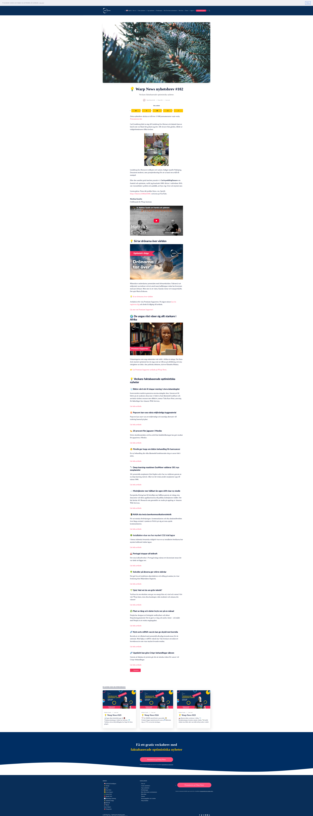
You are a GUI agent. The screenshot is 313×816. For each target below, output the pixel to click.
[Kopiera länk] (178, 110)
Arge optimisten (150, 10)
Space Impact (107, 807)
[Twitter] (201, 815)
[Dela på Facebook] (146, 110)
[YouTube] (207, 815)
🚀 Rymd (106, 804)
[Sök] (209, 10)
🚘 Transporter (108, 809)
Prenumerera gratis (201, 10)
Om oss (134, 10)
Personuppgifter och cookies (148, 798)
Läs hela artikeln (135, 406)
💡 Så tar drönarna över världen (141, 296)
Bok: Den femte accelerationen (170, 10)
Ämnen (186, 10)
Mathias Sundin (107, 712)
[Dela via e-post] (167, 110)
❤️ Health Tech (108, 796)
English (128, 10)
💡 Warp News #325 (112, 715)
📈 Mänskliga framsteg (110, 798)
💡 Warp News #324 (150, 715)
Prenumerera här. (136, 119)
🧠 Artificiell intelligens (110, 783)
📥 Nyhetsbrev (135, 670)
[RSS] (209, 815)
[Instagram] (203, 815)
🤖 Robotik (107, 802)
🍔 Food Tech (107, 790)
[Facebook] (200, 815)
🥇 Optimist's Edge (109, 800)
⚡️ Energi (106, 785)
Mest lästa (181, 10)
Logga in (192, 10)
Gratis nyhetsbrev (141, 10)
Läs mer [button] (41, 3)
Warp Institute (144, 800)
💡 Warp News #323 (187, 715)
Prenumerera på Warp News (156, 759)
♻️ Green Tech (108, 794)
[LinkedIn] (205, 815)
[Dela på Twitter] (136, 110)
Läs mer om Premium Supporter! (141, 309)
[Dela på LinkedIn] (157, 110)
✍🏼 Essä (106, 787)
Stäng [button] (308, 3)
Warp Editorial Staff (151, 100)
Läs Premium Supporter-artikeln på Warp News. (150, 369)
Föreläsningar (159, 10)
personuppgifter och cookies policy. (167, 764)
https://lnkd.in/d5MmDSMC (140, 193)
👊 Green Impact (108, 792)
